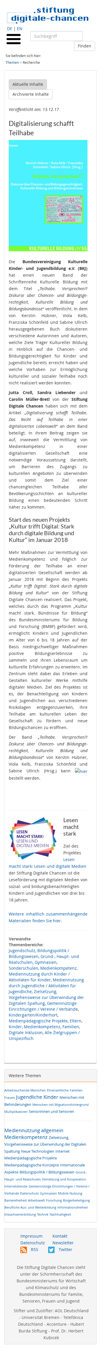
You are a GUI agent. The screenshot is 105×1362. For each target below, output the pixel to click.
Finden (84, 46)
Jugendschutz (22, 950)
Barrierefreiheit (15, 1200)
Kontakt (59, 1236)
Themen (12, 62)
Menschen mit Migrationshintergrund (60, 1104)
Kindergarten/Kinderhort (33, 1015)
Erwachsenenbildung (20, 1214)
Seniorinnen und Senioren (51, 1111)
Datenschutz (29, 1193)
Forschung (54, 1200)
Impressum (31, 1236)
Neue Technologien (37, 1151)
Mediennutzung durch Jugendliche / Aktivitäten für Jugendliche (46, 985)
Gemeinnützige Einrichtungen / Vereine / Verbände (43, 1006)
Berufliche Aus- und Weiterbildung (30, 1207)
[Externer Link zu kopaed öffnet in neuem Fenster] (81, 771)
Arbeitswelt (36, 1200)
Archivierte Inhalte (31, 94)
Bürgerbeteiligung (76, 1200)
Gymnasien (46, 962)
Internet (62, 1151)
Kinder (15, 1026)
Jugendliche (29, 1097)
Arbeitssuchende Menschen (25, 1090)
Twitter (64, 1249)
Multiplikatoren (16, 1111)
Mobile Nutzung (70, 1193)
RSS (34, 1249)
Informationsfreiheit (72, 1207)
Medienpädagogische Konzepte (31, 1165)
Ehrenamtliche (58, 1090)
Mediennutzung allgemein (33, 1130)
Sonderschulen (23, 968)
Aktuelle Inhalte (28, 84)
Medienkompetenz (58, 968)
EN (19, 28)
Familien (70, 1026)
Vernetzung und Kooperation (64, 1179)
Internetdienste (15, 1186)
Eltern (75, 1021)
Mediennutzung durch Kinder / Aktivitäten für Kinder (39, 977)
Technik (42, 1214)
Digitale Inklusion (26, 1032)
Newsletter (63, 1242)
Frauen (9, 1097)
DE (9, 28)
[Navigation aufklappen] (14, 38)
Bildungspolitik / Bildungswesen (47, 1172)
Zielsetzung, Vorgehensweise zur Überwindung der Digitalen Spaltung (46, 997)
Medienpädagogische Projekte (38, 1021)
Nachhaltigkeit (60, 1214)
